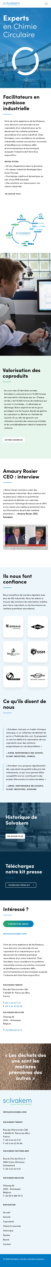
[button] (46, 3)
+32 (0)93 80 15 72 (13, 1029)
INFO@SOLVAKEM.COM (15, 1112)
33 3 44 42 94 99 (14, 1006)
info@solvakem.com (15, 933)
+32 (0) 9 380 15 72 (14, 1195)
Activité (6, 1216)
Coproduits (8, 1221)
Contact (7, 1244)
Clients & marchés (12, 1225)
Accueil (6, 1212)
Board (6, 1239)
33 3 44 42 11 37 (13, 1002)
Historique (8, 1230)
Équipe (6, 1234)
